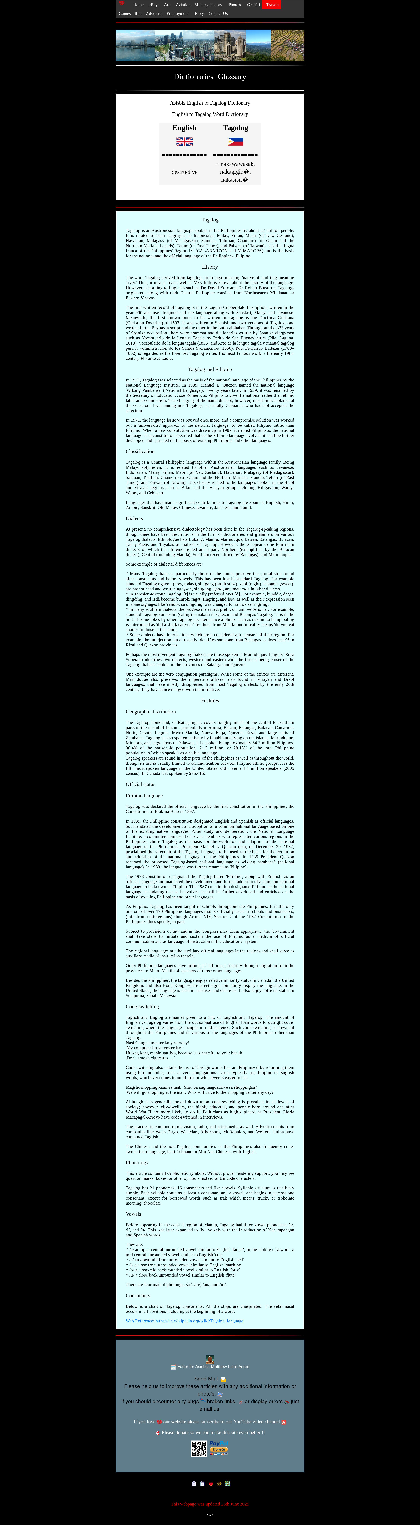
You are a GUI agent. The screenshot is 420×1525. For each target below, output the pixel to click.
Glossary (232, 76)
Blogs (198, 13)
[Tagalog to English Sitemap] (201, 1483)
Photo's (233, 4)
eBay (153, 4)
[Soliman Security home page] (210, 1483)
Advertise (154, 13)
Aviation (182, 4)
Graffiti (252, 4)
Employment (178, 13)
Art (166, 4)
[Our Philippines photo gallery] (210, 45)
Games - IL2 (129, 13)
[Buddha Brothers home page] (218, 1483)
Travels (271, 4)
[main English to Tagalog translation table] (185, 147)
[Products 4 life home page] (226, 1483)
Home (137, 4)
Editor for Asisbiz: (212, 1366)
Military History (208, 4)
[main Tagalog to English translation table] (235, 147)
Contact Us (218, 13)
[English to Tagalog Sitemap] (193, 1483)
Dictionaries (193, 76)
